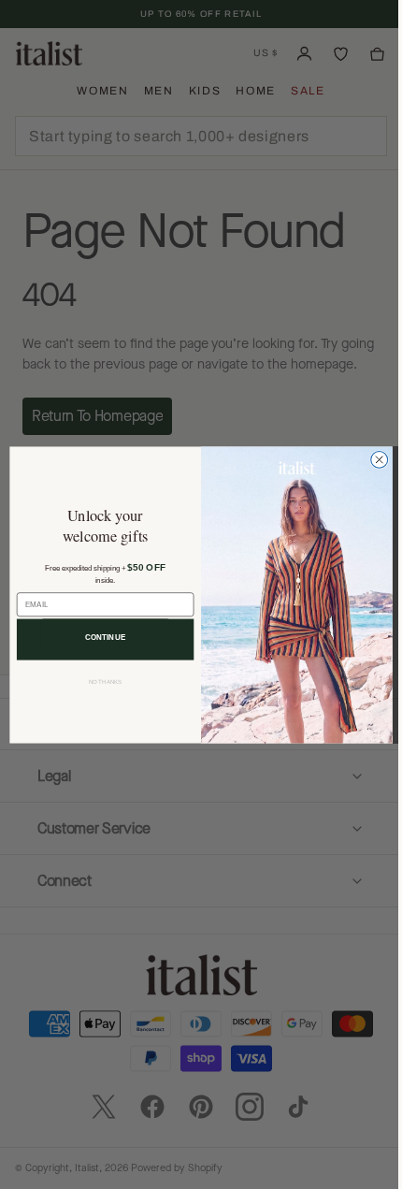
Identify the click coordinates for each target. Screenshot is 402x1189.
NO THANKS (98, 681)
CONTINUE (98, 636)
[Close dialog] (372, 459)
